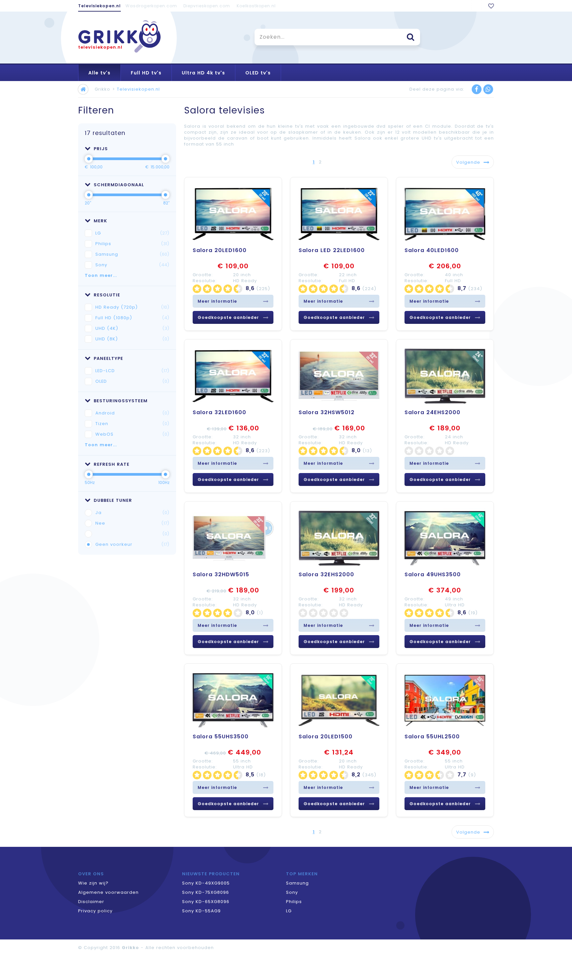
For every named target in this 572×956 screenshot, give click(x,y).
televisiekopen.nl (100, 47)
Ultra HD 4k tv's (203, 72)
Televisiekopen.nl (99, 6)
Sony (132, 265)
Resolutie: (205, 281)
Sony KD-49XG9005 (206, 883)
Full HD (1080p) (132, 318)
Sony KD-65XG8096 (205, 901)
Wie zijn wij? (93, 883)
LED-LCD (132, 371)
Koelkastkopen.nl (256, 6)
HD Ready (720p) (132, 307)
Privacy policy (95, 911)
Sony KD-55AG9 (201, 911)
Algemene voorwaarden (108, 892)
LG (132, 233)
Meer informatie (217, 301)
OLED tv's (258, 72)
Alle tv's (99, 72)
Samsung (132, 254)
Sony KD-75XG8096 (205, 892)
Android (132, 413)
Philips (132, 243)
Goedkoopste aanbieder (228, 317)
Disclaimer (91, 901)
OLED (132, 381)
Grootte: (203, 275)
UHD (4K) (132, 328)
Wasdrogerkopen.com (151, 6)
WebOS (132, 434)
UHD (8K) (132, 339)
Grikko (102, 89)
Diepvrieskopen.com (206, 6)
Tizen (132, 423)
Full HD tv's (146, 72)
